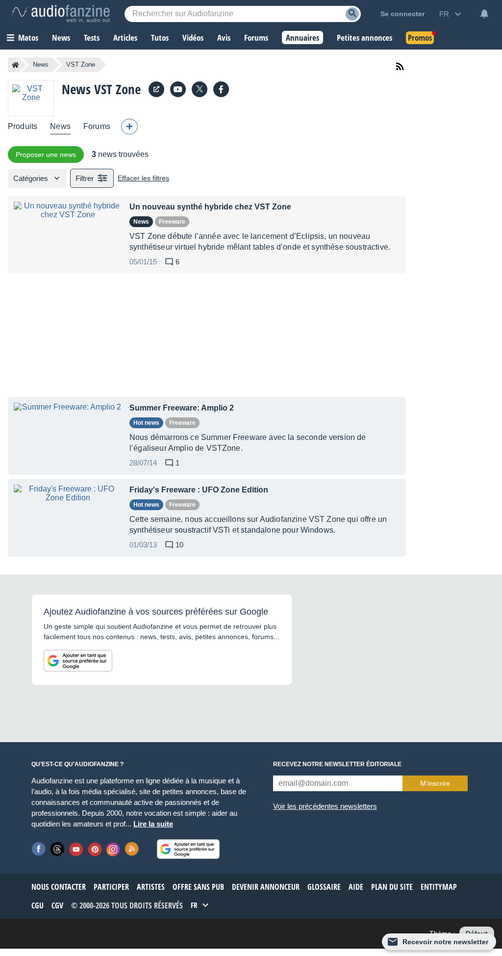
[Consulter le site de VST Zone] (156, 89)
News (41, 64)
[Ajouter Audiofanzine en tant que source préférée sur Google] (78, 661)
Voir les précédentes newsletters (325, 806)
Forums (96, 126)
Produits (22, 126)
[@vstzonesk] (199, 89)
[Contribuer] (129, 126)
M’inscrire (435, 783)
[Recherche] (352, 14)
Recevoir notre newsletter (445, 942)
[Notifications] (484, 14)
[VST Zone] (31, 97)
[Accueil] (15, 64)
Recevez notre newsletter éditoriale (337, 764)
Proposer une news (46, 154)
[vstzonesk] (178, 89)
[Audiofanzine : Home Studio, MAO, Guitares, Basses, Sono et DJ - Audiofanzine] (61, 14)
